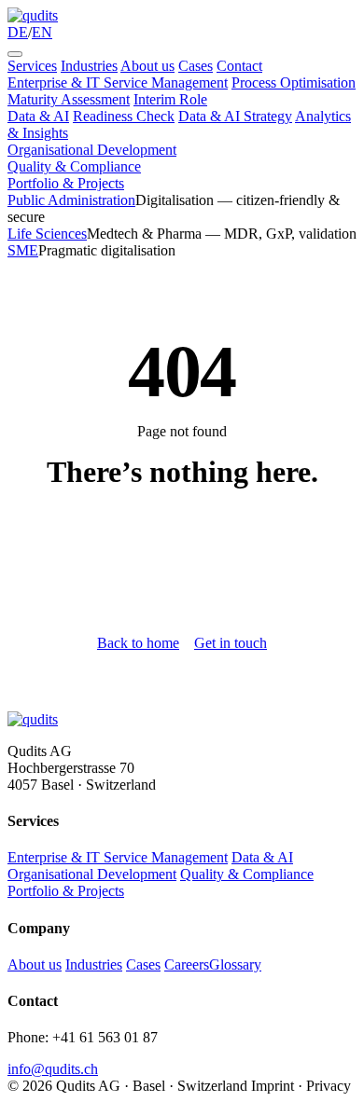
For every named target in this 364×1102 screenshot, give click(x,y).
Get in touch (230, 643)
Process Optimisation (293, 82)
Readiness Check (124, 116)
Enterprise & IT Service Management (117, 82)
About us (147, 66)
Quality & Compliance (74, 166)
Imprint (272, 1086)
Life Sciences (47, 233)
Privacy (328, 1086)
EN (42, 32)
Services (32, 66)
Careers (186, 964)
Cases (195, 66)
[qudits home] (32, 15)
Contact (239, 66)
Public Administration (71, 200)
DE (17, 32)
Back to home (138, 643)
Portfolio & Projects (65, 183)
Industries (89, 66)
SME (22, 250)
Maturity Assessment (68, 99)
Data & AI (38, 116)
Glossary (235, 964)
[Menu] (14, 54)
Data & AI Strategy (235, 116)
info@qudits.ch (52, 1069)
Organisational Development (91, 150)
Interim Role (170, 99)
